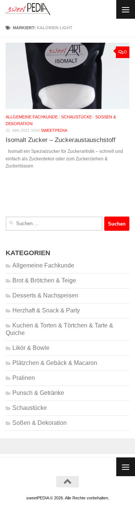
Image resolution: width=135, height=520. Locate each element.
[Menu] (125, 9)
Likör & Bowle (31, 348)
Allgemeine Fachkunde (32, 117)
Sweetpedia (54, 130)
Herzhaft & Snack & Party (46, 310)
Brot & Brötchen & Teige (44, 280)
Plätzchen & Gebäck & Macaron (54, 363)
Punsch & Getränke (38, 393)
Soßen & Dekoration (39, 423)
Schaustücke (76, 117)
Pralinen (23, 378)
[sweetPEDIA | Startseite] (35, 9)
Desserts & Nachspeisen (45, 295)
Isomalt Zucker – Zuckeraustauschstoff (61, 139)
